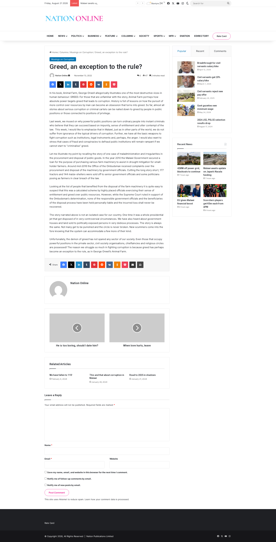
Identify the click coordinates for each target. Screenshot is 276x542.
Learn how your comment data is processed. (107, 499)
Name (48, 445)
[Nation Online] (74, 19)
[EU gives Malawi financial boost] (188, 190)
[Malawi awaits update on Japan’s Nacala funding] (214, 158)
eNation (185, 36)
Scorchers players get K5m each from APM (213, 203)
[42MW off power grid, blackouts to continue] (188, 158)
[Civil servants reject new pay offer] (186, 96)
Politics (76, 36)
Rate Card (221, 36)
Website (114, 458)
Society (144, 36)
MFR (171, 36)
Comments (220, 51)
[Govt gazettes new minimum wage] (186, 110)
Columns (127, 36)
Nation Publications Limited (99, 536)
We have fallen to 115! (61, 375)
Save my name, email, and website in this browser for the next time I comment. (87, 472)
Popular (181, 51)
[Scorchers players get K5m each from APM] (214, 190)
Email (48, 458)
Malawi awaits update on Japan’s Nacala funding (104, 3)
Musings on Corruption (81, 52)
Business (93, 36)
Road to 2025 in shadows (142, 375)
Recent (200, 51)
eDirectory (201, 36)
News (61, 36)
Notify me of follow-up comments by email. (69, 478)
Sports (158, 36)
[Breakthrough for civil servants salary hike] (186, 67)
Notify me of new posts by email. (64, 485)
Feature (110, 36)
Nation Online (61, 75)
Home (50, 36)
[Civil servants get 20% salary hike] (186, 82)
